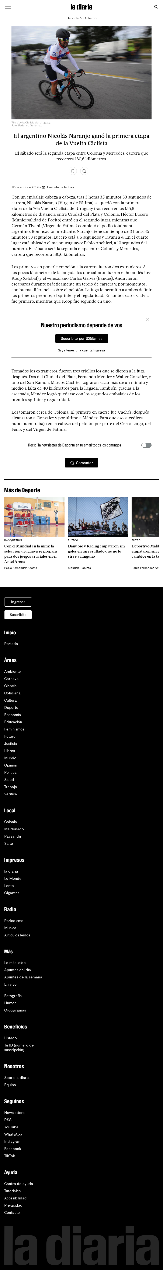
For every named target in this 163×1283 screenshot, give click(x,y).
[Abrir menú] (7, 6)
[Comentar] (84, 171)
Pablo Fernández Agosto (20, 568)
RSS (7, 1120)
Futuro (9, 736)
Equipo (10, 1085)
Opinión (10, 765)
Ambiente (12, 671)
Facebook (12, 1148)
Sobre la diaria (17, 1077)
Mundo (10, 758)
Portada (11, 643)
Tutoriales (12, 1191)
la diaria (11, 871)
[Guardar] (73, 171)
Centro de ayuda (18, 1183)
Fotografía (13, 995)
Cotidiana (12, 693)
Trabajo (10, 787)
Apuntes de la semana (23, 977)
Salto (8, 843)
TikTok (9, 1156)
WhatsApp (13, 1134)
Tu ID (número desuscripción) (19, 1047)
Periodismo (13, 920)
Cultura (10, 700)
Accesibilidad (15, 1198)
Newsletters (14, 1112)
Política (10, 772)
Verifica (10, 794)
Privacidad (13, 1205)
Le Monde (12, 878)
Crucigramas (15, 1010)
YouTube (11, 1127)
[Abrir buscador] (156, 7)
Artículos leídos (17, 935)
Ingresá (99, 350)
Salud (9, 779)
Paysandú (12, 836)
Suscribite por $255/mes (82, 338)
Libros (9, 751)
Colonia (10, 822)
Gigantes (11, 893)
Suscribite (18, 614)
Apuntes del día (17, 970)
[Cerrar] (148, 320)
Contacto (12, 1212)
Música (10, 928)
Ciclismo (90, 18)
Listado (10, 1038)
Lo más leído (15, 962)
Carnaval (12, 678)
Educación (13, 722)
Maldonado (14, 829)
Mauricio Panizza (79, 568)
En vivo (10, 984)
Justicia (10, 743)
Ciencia (10, 686)
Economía (12, 714)
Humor (10, 1003)
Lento (9, 885)
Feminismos (14, 729)
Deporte (72, 18)
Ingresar (18, 602)
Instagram (12, 1141)
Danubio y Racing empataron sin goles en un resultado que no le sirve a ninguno (96, 551)
